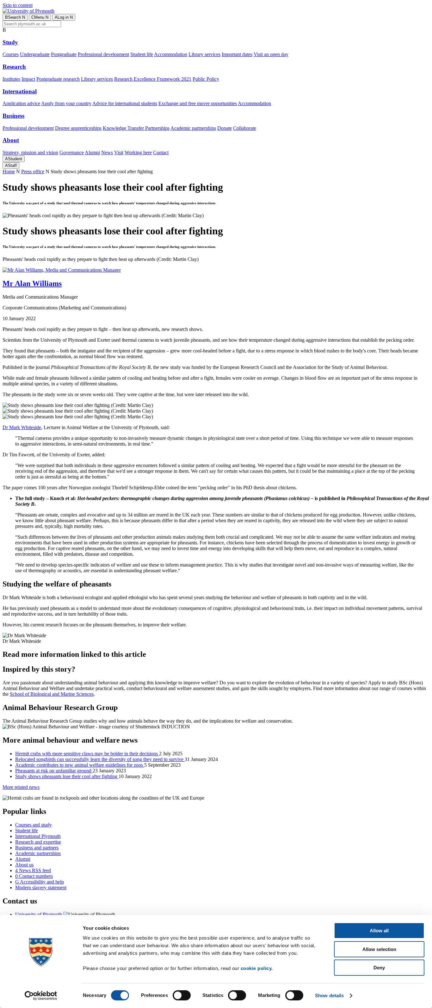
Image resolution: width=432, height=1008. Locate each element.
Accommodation (170, 54)
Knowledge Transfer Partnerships (136, 128)
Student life (141, 54)
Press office (32, 171)
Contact (161, 152)
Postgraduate (64, 54)
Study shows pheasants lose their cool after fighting (67, 776)
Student (13, 158)
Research (14, 66)
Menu (39, 17)
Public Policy (206, 79)
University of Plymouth (38, 914)
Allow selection (379, 949)
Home (9, 171)
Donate (224, 128)
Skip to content (18, 5)
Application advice (21, 103)
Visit (118, 152)
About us (24, 864)
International (20, 91)
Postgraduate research (58, 79)
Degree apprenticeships (78, 128)
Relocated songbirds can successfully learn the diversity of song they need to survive (100, 759)
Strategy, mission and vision (30, 152)
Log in (64, 17)
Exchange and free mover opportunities (197, 103)
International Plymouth (38, 836)
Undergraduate (35, 54)
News (107, 152)
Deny (379, 967)
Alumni (92, 152)
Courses (11, 54)
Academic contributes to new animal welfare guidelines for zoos (79, 765)
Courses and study (33, 824)
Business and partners (37, 847)
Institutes (11, 79)
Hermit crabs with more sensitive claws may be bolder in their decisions (87, 753)
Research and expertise (38, 842)
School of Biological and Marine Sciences (52, 694)
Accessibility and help (39, 881)
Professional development (103, 54)
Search (15, 17)
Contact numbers (34, 876)
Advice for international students (124, 103)
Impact (28, 79)
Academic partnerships (193, 128)
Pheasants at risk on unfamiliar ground (54, 770)
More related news (21, 787)
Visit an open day (271, 54)
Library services (204, 54)
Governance (71, 152)
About (11, 140)
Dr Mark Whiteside (22, 427)
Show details (329, 995)
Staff (11, 165)
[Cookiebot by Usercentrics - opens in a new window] (41, 995)
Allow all (379, 930)
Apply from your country (66, 103)
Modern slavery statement (40, 887)
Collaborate (244, 128)
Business (13, 115)
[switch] (182, 995)
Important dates (237, 54)
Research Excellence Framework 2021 (152, 79)
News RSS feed (33, 870)
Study (10, 42)
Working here (138, 152)
